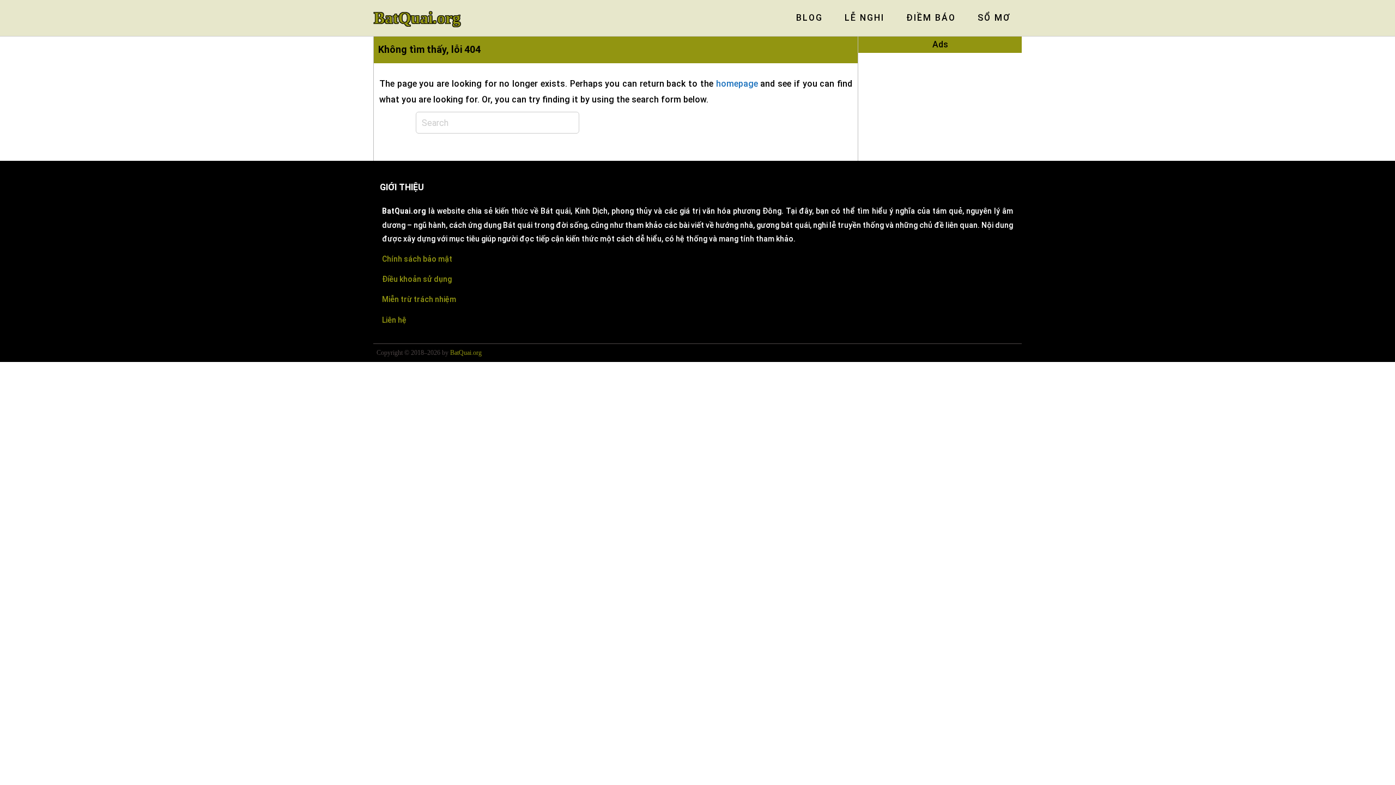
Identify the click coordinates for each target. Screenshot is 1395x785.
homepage (737, 83)
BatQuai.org (417, 18)
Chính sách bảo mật (417, 259)
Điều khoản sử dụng (417, 279)
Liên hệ (394, 320)
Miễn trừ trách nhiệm (419, 299)
